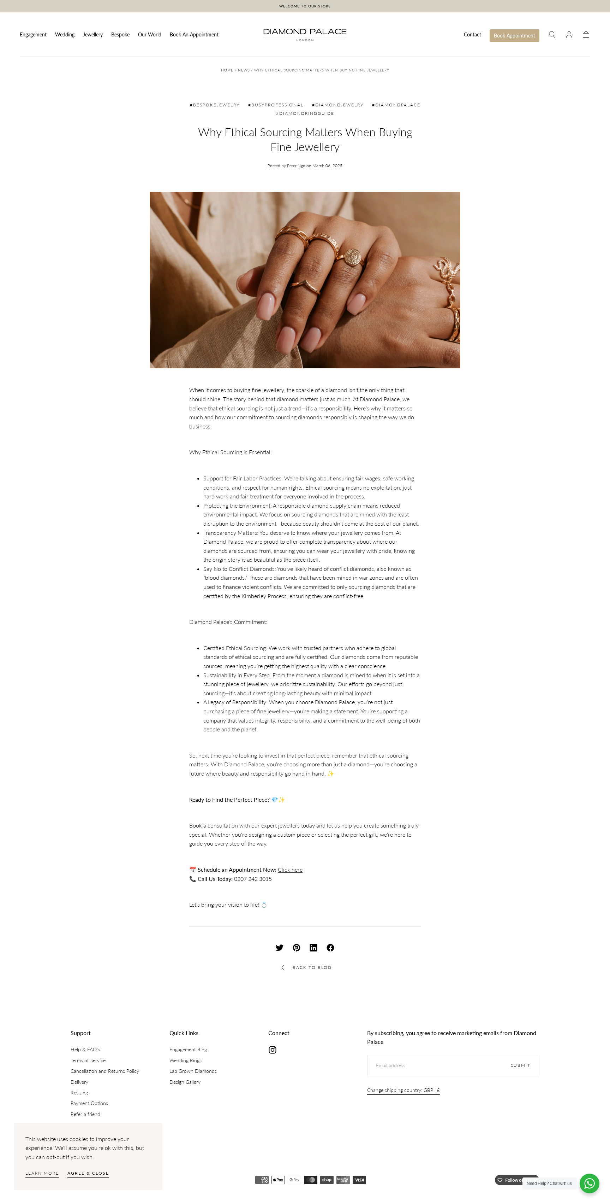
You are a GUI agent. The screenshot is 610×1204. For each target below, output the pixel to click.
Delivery (79, 1082)
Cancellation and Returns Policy (105, 1071)
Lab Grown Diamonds (193, 1071)
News (244, 70)
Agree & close (88, 1173)
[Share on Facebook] (330, 947)
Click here (290, 869)
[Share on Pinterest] (296, 947)
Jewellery (93, 34)
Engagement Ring (188, 1049)
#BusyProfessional (276, 104)
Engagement (33, 34)
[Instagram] (272, 1050)
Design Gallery (185, 1082)
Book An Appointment (194, 34)
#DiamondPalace (396, 104)
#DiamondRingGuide (305, 113)
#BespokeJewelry (215, 104)
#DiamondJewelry (338, 104)
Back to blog (312, 967)
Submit (521, 1065)
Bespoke (120, 34)
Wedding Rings (185, 1060)
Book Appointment (514, 36)
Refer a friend (85, 1114)
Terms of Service (88, 1060)
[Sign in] (569, 34)
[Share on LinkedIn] (313, 947)
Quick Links (183, 1032)
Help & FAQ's (85, 1049)
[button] (552, 34)
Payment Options (89, 1103)
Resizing (79, 1092)
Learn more (42, 1173)
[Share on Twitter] (279, 947)
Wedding (64, 34)
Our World (149, 34)
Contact (472, 34)
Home (227, 70)
